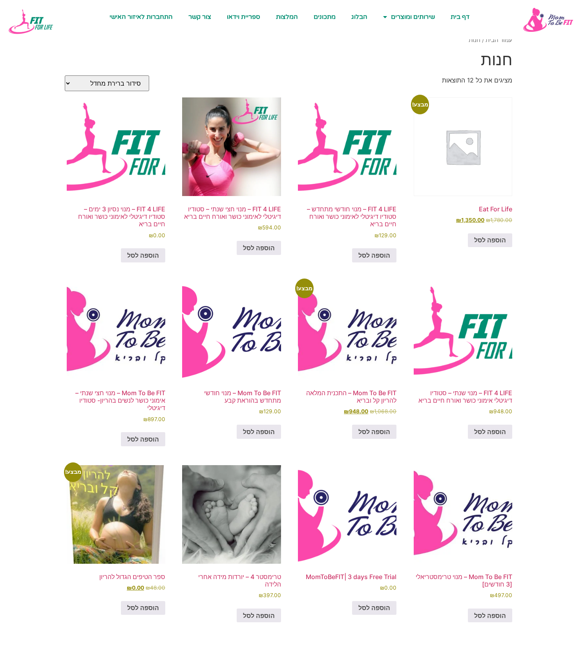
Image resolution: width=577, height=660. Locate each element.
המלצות (287, 17)
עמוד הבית (499, 40)
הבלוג (359, 17)
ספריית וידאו (243, 17)
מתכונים (325, 17)
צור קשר (199, 17)
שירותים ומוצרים (413, 17)
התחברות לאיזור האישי (141, 17)
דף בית (460, 17)
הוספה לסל (490, 240)
